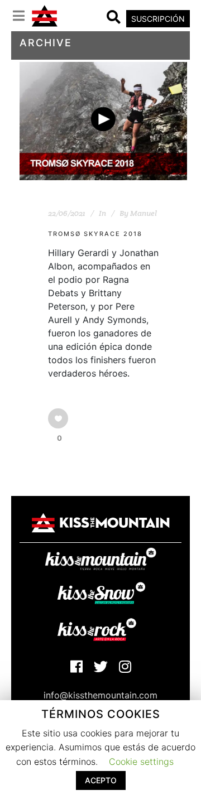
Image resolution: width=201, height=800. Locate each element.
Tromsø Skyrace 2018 (95, 234)
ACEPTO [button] (101, 780)
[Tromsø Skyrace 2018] (103, 121)
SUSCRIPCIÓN (158, 18)
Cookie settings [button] (141, 761)
